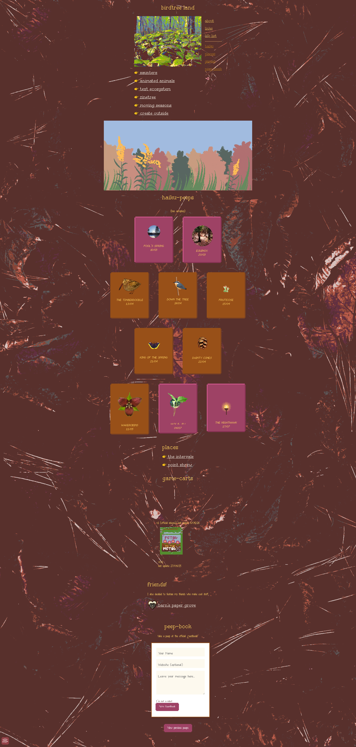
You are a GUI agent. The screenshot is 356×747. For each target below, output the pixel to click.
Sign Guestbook (167, 705)
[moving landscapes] (178, 156)
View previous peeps (178, 727)
